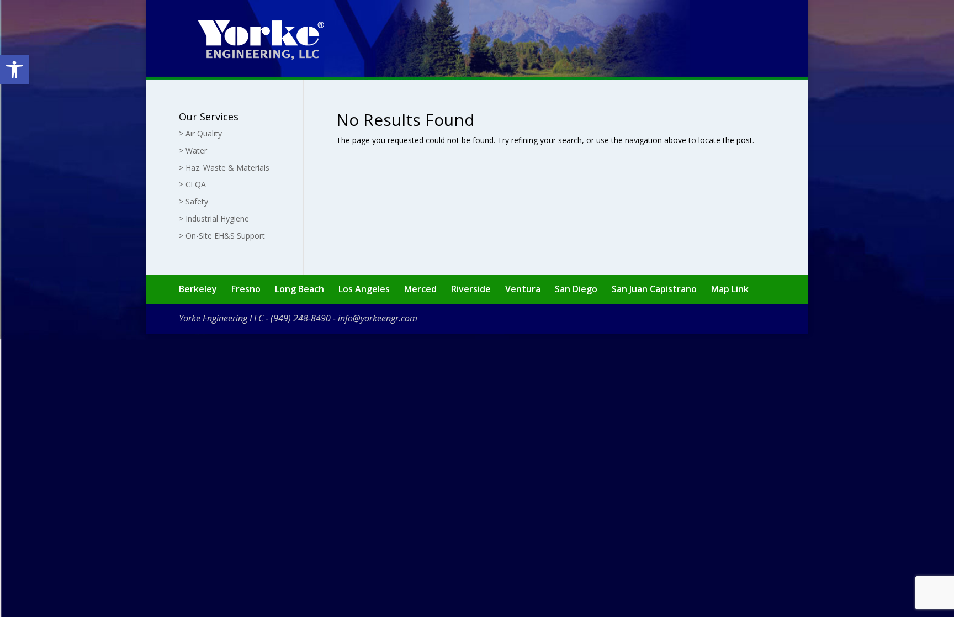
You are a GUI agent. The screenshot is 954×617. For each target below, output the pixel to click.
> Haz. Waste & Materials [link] (224, 167)
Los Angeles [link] (364, 289)
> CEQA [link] (192, 184)
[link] (14, 69)
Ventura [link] (522, 289)
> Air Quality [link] (200, 133)
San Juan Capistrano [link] (654, 289)
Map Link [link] (730, 289)
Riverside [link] (471, 289)
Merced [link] (420, 289)
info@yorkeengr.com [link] (377, 318)
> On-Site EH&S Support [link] (222, 235)
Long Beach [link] (299, 289)
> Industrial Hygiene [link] (214, 218)
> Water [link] (193, 150)
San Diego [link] (576, 289)
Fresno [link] (246, 289)
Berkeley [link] (198, 289)
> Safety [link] (193, 201)
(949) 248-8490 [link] (301, 318)
